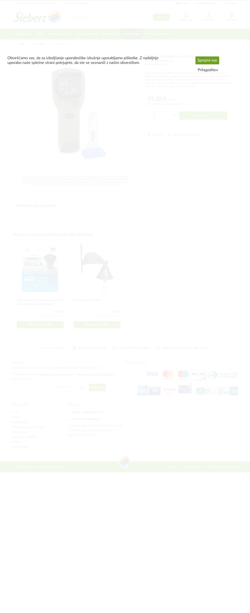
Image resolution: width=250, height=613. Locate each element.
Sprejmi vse (207, 60)
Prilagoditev (208, 70)
